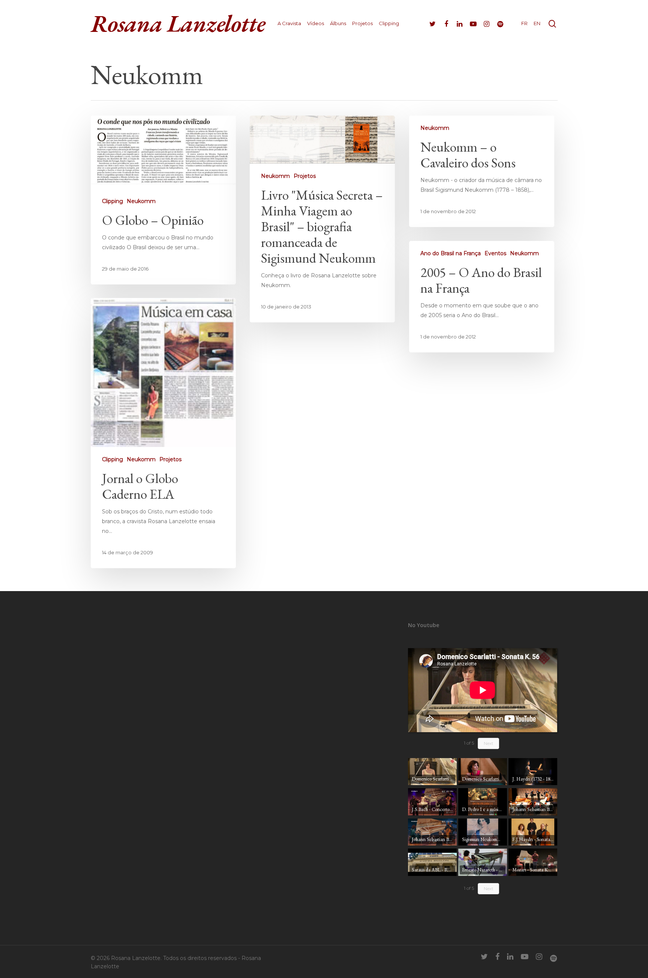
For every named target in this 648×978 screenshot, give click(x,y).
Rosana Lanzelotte (178, 23)
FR (524, 23)
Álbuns (338, 23)
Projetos (362, 23)
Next (488, 743)
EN (537, 23)
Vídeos (315, 23)
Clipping (389, 23)
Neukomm (141, 201)
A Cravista (289, 23)
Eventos (495, 253)
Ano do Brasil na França (450, 253)
